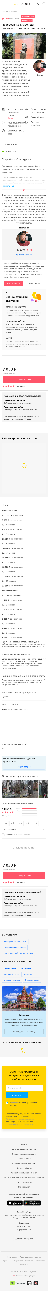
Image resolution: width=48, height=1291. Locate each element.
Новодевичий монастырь (15, 941)
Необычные (26, 968)
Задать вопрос (13, 283)
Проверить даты (24, 379)
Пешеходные (10, 968)
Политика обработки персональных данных (24, 1177)
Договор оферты (24, 1168)
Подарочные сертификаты (24, 1154)
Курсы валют (24, 1187)
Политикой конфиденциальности (19, 1124)
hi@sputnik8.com (24, 1230)
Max (29, 1226)
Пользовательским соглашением (20, 1119)
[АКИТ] (29, 1283)
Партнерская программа (30, 1257)
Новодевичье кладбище (14, 947)
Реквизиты (40, 1261)
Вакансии (29, 1261)
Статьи (24, 1145)
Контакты (24, 1265)
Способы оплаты (24, 1182)
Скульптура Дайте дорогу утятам (18, 953)
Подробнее (34, 283)
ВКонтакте (21, 1226)
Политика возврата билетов (24, 1163)
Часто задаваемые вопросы (24, 1149)
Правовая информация (13, 1261)
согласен (15, 1103)
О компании (12, 1257)
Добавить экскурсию (24, 1239)
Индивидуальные (11, 974)
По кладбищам (32, 980)
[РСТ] (36, 1283)
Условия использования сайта (24, 1173)
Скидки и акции (24, 1159)
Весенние (28, 974)
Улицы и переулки (12, 980)
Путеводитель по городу (24, 1031)
